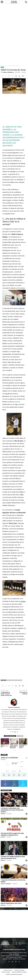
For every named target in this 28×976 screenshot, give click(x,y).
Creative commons (8, 970)
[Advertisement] (14, 19)
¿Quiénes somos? (7, 959)
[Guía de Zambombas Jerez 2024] (5, 741)
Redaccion (3, 813)
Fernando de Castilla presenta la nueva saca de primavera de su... (13, 857)
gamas (23, 601)
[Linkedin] (15, 75)
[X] (5, 75)
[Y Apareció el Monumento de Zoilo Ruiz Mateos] (14, 871)
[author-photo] (14, 702)
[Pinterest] (9, 75)
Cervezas (13, 680)
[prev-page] (13, 750)
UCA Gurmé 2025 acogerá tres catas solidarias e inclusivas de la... (12, 834)
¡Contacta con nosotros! (19, 959)
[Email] (19, 75)
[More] (22, 75)
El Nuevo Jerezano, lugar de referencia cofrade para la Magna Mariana (14, 746)
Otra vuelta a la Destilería (23, 693)
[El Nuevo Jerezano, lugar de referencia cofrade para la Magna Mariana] (14, 741)
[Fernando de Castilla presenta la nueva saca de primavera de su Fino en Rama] (14, 848)
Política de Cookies (6, 972)
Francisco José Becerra (8, 72)
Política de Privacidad (19, 970)
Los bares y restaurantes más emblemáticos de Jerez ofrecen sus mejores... (12, 810)
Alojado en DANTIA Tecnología (19, 972)
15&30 (8, 680)
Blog (5, 65)
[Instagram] (13, 732)
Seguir (14, 780)
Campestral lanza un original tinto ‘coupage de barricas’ (23, 746)
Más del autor (20, 736)
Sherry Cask (19, 680)
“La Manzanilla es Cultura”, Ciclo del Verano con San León (6, 694)
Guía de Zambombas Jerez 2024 (4, 746)
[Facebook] (2, 75)
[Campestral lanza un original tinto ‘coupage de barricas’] (23, 741)
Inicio (2, 65)
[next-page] (15, 750)
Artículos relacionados (10, 736)
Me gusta (5, 780)
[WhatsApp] (12, 75)
